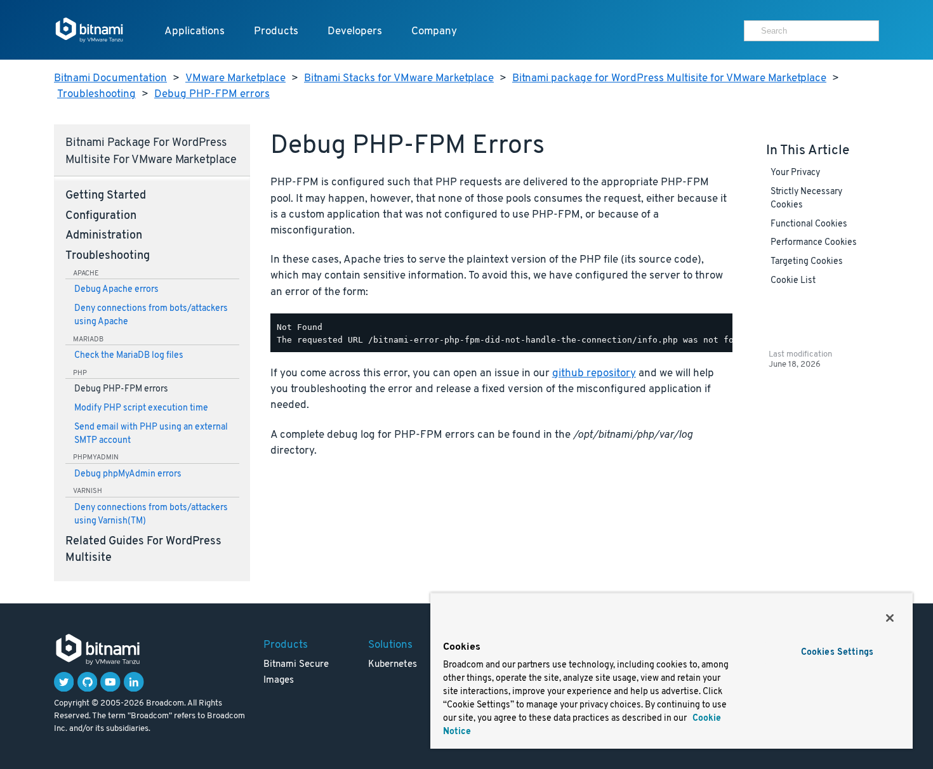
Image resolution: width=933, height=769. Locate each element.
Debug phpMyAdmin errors (128, 474)
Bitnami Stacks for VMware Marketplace (399, 78)
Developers (355, 31)
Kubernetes (392, 665)
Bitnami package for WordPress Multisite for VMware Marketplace (669, 78)
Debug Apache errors (116, 289)
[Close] (890, 618)
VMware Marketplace (235, 78)
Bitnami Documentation (110, 78)
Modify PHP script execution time (141, 408)
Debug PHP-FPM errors (212, 94)
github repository (594, 373)
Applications (194, 31)
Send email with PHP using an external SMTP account (151, 434)
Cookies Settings (837, 652)
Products (276, 31)
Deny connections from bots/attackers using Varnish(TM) (151, 515)
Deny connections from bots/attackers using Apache (151, 315)
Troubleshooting (96, 94)
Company (434, 31)
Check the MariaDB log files (128, 355)
